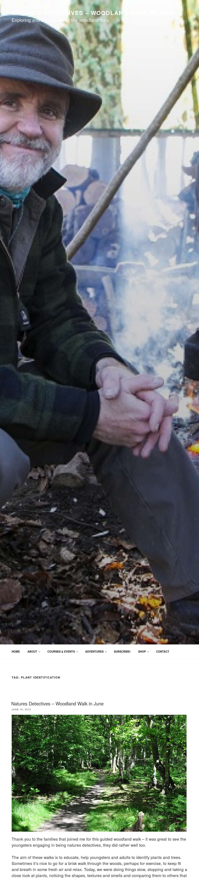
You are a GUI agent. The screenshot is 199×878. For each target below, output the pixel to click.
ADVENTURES (94, 651)
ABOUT (32, 651)
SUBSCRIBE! (122, 651)
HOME (16, 651)
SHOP (142, 651)
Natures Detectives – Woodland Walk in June (57, 703)
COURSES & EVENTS (61, 651)
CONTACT (162, 651)
